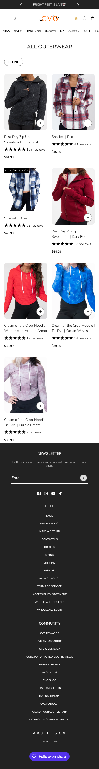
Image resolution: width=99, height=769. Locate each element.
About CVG (49, 672)
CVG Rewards (49, 633)
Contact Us (50, 539)
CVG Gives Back (49, 649)
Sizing (49, 555)
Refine (13, 62)
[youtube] (53, 493)
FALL (87, 31)
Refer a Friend (49, 664)
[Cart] (93, 18)
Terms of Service (49, 586)
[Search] (14, 18)
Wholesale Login (49, 610)
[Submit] (83, 478)
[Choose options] (40, 123)
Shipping (49, 563)
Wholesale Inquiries (49, 602)
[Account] (84, 18)
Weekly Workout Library (49, 712)
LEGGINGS (33, 31)
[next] (78, 5)
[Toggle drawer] (6, 18)
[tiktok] (60, 493)
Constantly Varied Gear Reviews (49, 657)
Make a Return (49, 531)
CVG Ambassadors (49, 641)
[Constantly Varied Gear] (49, 18)
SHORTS (50, 31)
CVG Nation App (49, 696)
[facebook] (39, 493)
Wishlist (49, 571)
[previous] (20, 5)
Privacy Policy (49, 578)
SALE (18, 31)
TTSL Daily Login (49, 688)
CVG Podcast (49, 704)
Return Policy (50, 523)
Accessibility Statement (50, 594)
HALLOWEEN (70, 31)
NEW (6, 31)
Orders (49, 547)
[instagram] (46, 493)
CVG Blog (49, 680)
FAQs (49, 516)
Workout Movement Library (49, 719)
